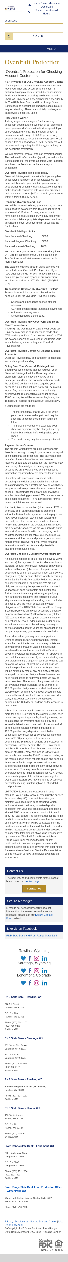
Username (11, 21)
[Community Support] (22, 958)
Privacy (9, 1221)
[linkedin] (44, 958)
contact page (32, 881)
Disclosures (21, 1221)
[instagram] (36, 958)
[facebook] (29, 958)
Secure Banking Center (43, 1221)
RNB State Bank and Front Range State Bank (31, 935)
